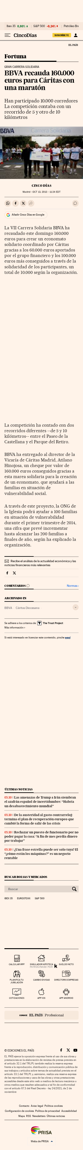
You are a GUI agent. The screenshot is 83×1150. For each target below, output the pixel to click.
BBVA (8, 608)
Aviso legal (37, 1106)
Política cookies (53, 1106)
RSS (28, 1116)
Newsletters (38, 1116)
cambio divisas (41, 980)
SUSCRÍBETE (61, 35)
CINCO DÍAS (41, 186)
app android (66, 998)
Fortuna (15, 57)
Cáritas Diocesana (27, 608)
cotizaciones (16, 998)
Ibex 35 (11, 26)
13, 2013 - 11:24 (46, 191)
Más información (13, 627)
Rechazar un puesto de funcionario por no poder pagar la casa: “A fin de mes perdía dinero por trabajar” (41, 836)
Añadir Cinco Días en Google (28, 214)
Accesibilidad (69, 1111)
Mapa (21, 1116)
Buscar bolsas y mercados (25, 877)
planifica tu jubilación (17, 981)
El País (73, 44)
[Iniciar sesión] (76, 35)
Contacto (24, 1106)
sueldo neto (66, 964)
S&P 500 (39, 26)
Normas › (73, 585)
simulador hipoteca (41, 964)
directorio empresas (66, 980)
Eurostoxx (23, 898)
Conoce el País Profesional (41, 1015)
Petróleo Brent (73, 26)
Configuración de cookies (19, 1111)
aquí (67, 637)
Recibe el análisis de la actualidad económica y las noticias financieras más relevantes (40, 563)
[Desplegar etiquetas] (76, 607)
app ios (41, 998)
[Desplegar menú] (7, 35)
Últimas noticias (19, 789)
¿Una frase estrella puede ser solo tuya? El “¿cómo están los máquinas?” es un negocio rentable (41, 854)
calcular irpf (17, 964)
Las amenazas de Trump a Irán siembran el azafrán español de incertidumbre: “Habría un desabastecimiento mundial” (40, 801)
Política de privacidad (47, 1111)
